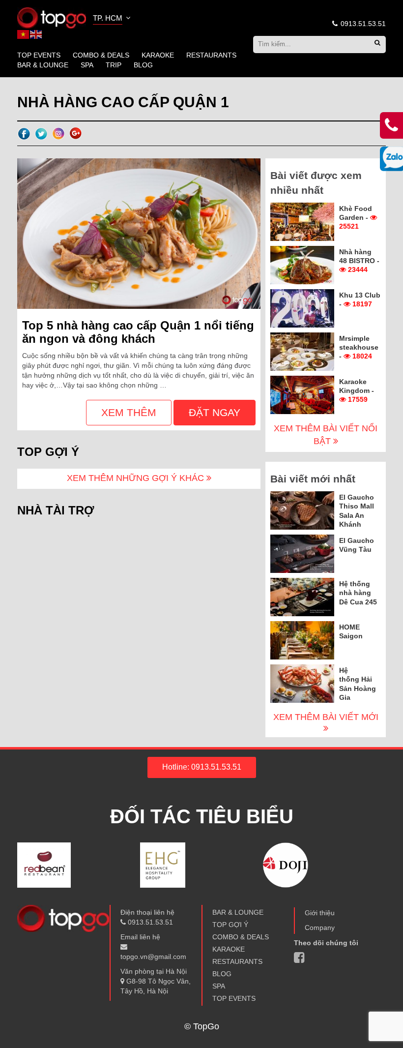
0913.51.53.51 (362, 24)
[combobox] (112, 19)
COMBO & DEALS (101, 55)
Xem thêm (128, 412)
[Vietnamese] (23, 34)
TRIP (113, 65)
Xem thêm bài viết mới (325, 717)
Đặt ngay (214, 412)
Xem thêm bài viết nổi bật (325, 434)
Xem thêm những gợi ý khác (136, 478)
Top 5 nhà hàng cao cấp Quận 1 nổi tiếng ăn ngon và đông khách (138, 332)
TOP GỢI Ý (230, 924)
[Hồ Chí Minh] (51, 17)
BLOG (143, 65)
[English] (36, 34)
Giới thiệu (320, 913)
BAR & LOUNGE (42, 65)
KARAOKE (158, 55)
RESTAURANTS (211, 55)
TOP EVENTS (38, 55)
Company (320, 927)
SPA (87, 65)
